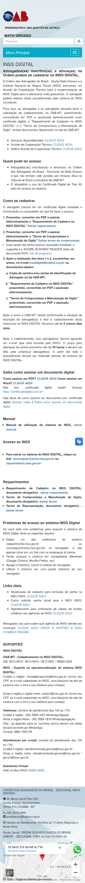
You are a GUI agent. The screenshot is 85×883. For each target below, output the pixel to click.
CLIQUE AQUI (54, 140)
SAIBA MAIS (36, 770)
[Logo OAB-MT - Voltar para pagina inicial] (16, 16)
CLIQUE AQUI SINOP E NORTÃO (43, 628)
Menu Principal (17, 52)
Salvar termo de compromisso (59, 240)
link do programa (40, 253)
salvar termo (48, 501)
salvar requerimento (54, 492)
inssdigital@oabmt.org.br (47, 262)
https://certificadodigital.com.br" (23, 391)
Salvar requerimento (42, 226)
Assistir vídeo (21, 402)
